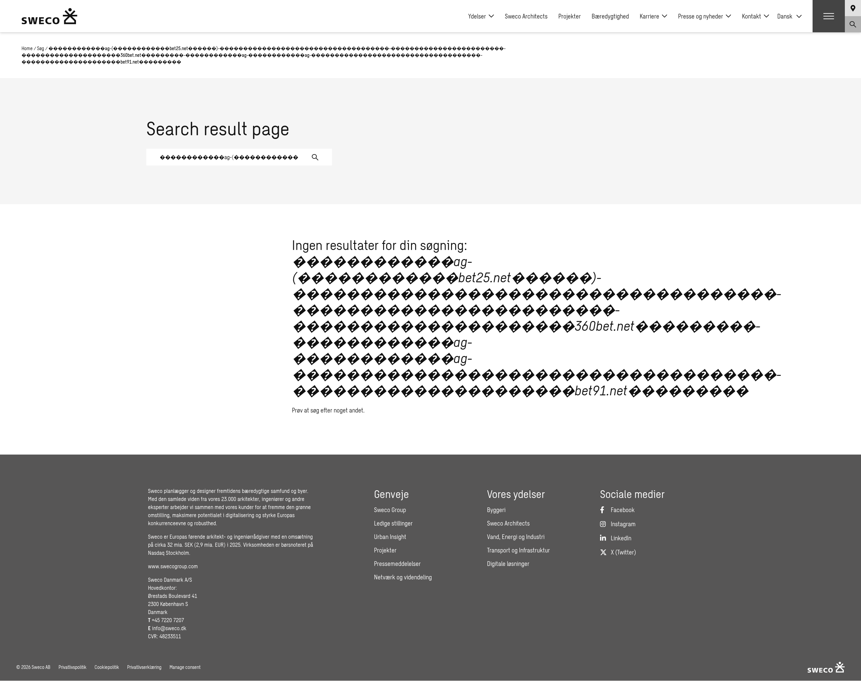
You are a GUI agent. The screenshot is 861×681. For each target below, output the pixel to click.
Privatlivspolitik (72, 667)
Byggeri (496, 509)
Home (27, 48)
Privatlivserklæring (144, 667)
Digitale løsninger (508, 563)
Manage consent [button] (185, 667)
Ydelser (477, 16)
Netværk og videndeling (403, 577)
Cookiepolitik (107, 667)
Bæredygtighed (610, 16)
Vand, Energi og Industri (516, 536)
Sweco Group (390, 509)
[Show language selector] (853, 8)
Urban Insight (390, 536)
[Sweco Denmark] (49, 16)
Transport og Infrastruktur (518, 550)
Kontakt (751, 16)
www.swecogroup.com (173, 566)
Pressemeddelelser (397, 563)
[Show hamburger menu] (829, 16)
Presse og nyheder (700, 16)
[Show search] (853, 24)
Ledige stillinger (393, 523)
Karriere (649, 16)
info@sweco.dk (169, 628)
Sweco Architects (526, 16)
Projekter (569, 16)
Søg (40, 48)
